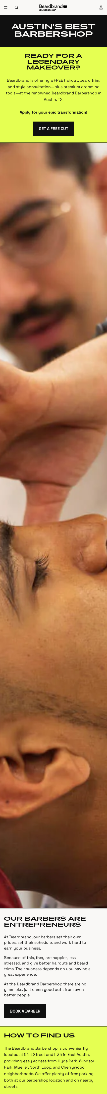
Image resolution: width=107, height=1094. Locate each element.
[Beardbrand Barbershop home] (53, 7)
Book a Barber (25, 1011)
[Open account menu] (101, 7)
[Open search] (16, 7)
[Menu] (5, 7)
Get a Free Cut (53, 128)
